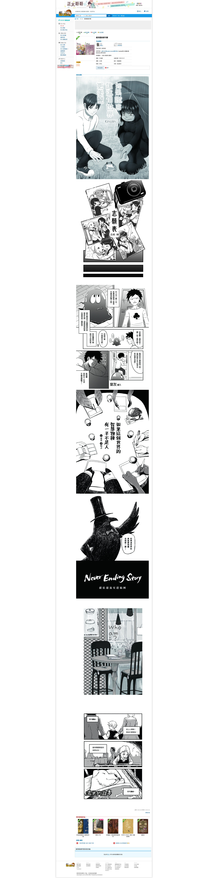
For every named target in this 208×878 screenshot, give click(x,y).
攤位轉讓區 (63, 55)
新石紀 (122, 15)
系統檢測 (117, 869)
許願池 (97, 867)
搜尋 (109, 15)
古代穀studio (107, 51)
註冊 (147, 11)
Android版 (136, 864)
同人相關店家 (63, 39)
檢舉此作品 (147, 812)
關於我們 (79, 864)
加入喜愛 (94, 32)
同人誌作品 (108, 865)
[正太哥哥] (104, 4)
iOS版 (135, 865)
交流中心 (62, 53)
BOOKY (107, 870)
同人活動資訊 (108, 864)
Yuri (119, 15)
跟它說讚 (87, 32)
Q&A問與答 (117, 867)
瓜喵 (102, 51)
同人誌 (62, 25)
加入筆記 (101, 32)
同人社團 (62, 44)
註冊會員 (62, 61)
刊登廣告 (126, 864)
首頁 (77, 18)
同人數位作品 (63, 30)
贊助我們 (126, 867)
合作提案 (126, 865)
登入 (140, 11)
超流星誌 (120, 45)
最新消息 (62, 37)
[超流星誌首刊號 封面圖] (85, 48)
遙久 (117, 51)
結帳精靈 (136, 867)
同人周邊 (62, 27)
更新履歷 (79, 865)
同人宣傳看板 (63, 49)
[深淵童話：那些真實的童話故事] (113, 826)
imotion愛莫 (113, 51)
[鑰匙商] (142, 826)
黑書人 (101, 45)
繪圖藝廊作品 (118, 864)
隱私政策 (88, 864)
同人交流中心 (118, 865)
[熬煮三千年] (98, 826)
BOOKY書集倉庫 (65, 20)
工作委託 (62, 47)
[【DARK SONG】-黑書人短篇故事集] (128, 826)
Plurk (78, 867)
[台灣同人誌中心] (65, 12)
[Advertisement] (113, 25)
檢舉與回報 (98, 865)
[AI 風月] (65, 67)
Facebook (79, 869)
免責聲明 (88, 865)
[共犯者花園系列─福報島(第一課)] (83, 826)
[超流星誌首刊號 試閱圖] (112, 127)
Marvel (115, 15)
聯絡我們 (98, 864)
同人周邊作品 (108, 867)
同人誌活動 (63, 35)
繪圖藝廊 (62, 51)
